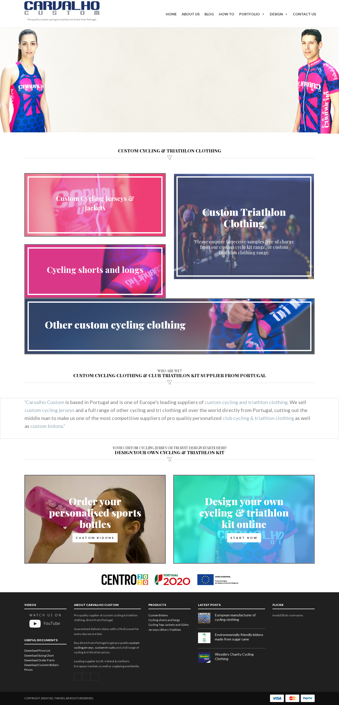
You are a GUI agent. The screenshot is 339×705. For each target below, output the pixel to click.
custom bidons (46, 426)
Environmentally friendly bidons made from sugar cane (239, 636)
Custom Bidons (158, 615)
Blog (209, 14)
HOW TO (226, 14)
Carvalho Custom (45, 402)
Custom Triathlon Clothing (244, 217)
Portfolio (249, 14)
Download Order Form (39, 660)
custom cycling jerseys (49, 410)
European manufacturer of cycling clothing (235, 617)
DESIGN (276, 14)
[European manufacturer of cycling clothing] (206, 622)
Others (164, 629)
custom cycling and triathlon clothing (246, 402)
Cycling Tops (156, 624)
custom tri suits (105, 647)
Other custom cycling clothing (115, 324)
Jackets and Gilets (177, 624)
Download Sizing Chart (39, 655)
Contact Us (304, 14)
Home (171, 14)
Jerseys (153, 629)
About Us (191, 14)
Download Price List (37, 650)
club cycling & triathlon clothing (258, 418)
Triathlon (175, 629)
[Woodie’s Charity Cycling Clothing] (206, 662)
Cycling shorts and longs (95, 269)
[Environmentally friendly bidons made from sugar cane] (206, 642)
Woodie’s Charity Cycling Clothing (234, 656)
